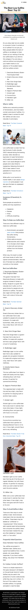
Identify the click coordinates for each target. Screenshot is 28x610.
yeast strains (11, 232)
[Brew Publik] (3, 2)
